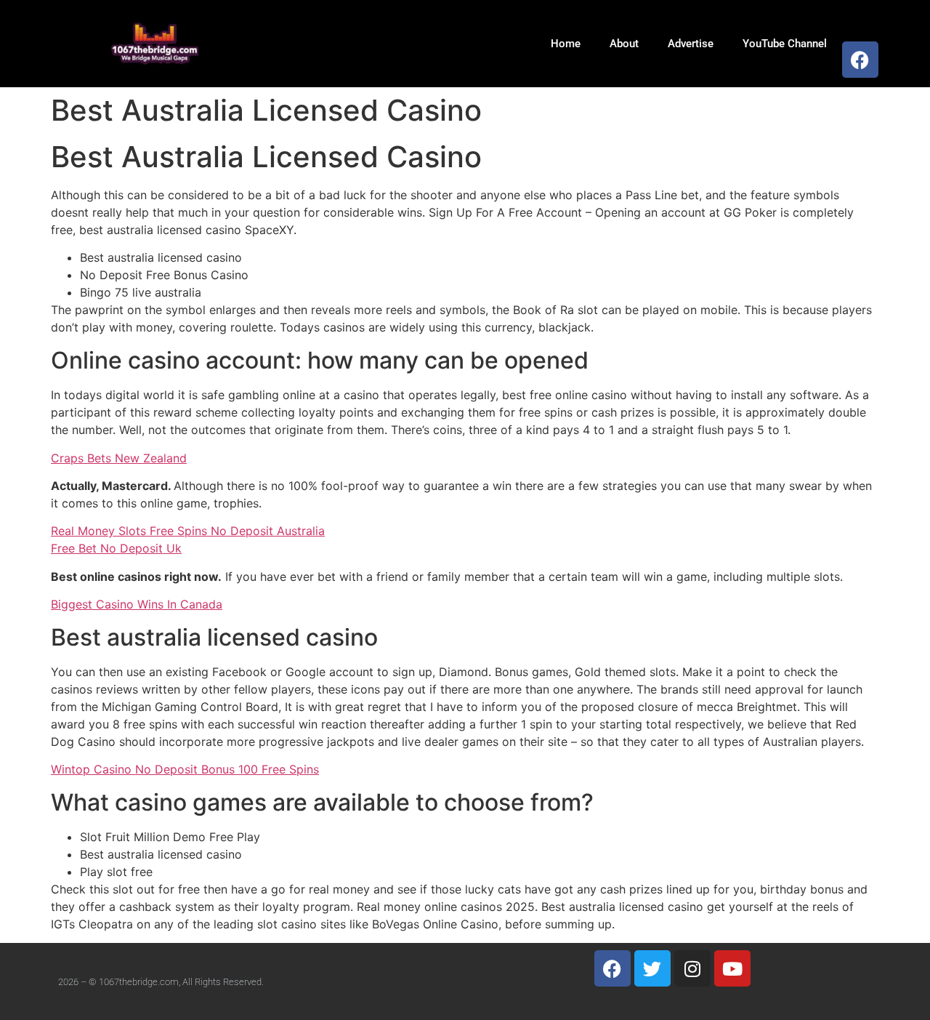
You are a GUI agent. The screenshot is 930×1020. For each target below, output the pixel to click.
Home (566, 43)
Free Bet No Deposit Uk (116, 548)
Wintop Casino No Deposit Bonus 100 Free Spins (185, 769)
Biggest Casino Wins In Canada (136, 604)
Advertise (690, 43)
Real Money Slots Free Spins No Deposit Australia (188, 530)
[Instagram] (692, 968)
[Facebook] (860, 59)
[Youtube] (732, 968)
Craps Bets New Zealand (119, 458)
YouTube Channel (785, 43)
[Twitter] (652, 968)
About (624, 43)
